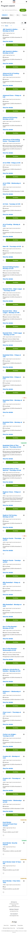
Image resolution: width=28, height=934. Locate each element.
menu (1, 1)
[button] (22, 23)
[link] (12, 30)
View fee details (8, 41)
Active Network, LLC (8, 930)
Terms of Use (12, 928)
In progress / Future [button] (5, 18)
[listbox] (7, 25)
